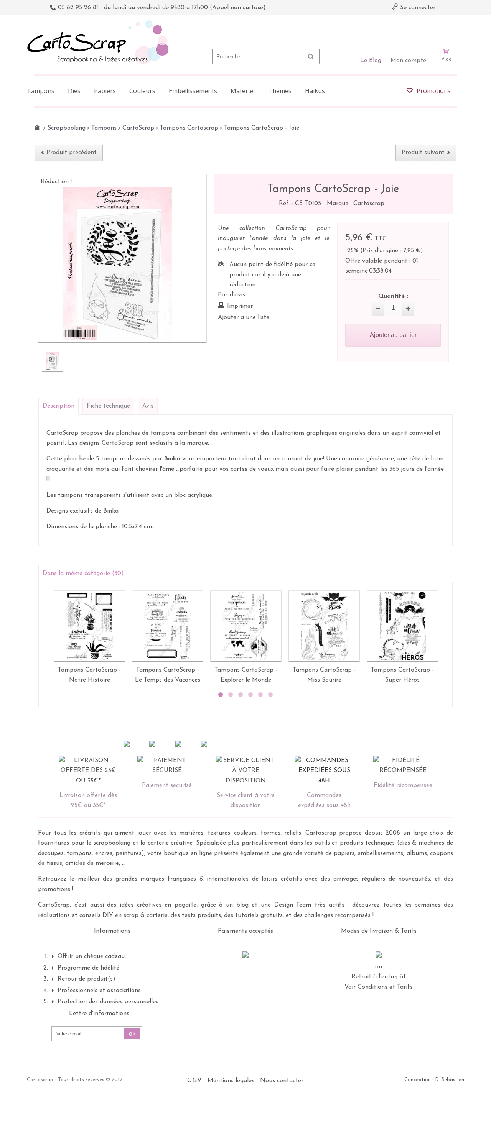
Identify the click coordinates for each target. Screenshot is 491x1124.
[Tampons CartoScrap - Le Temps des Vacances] (167, 626)
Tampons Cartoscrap (189, 128)
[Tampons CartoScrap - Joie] (52, 361)
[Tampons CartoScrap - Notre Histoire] (89, 626)
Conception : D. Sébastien (434, 1079)
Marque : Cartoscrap (356, 203)
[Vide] (446, 30)
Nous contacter (281, 1081)
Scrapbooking (67, 128)
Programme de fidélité (88, 968)
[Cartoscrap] (100, 23)
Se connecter (416, 8)
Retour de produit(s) (86, 979)
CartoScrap (138, 128)
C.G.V (194, 1081)
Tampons (104, 128)
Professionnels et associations (99, 991)
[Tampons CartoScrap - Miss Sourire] (324, 626)
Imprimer (240, 306)
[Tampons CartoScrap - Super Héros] (402, 626)
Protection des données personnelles (108, 1002)
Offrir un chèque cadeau (91, 956)
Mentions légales (231, 1081)
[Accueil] (37, 127)
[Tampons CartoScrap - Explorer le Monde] (246, 626)
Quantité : (393, 296)
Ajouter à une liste (243, 317)
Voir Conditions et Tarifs (378, 987)
